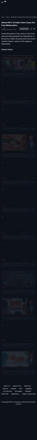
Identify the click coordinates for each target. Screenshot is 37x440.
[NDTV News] (8, 7)
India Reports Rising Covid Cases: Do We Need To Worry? (15, 372)
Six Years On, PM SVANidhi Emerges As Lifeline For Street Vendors (15, 74)
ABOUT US (7, 386)
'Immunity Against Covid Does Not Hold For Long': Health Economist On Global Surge (14, 155)
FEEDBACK (28, 391)
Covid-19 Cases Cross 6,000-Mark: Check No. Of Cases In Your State (16, 182)
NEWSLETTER (17, 386)
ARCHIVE (5, 388)
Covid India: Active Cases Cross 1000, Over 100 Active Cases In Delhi (16, 344)
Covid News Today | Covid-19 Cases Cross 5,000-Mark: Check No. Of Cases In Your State (15, 209)
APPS (20, 388)
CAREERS (13, 388)
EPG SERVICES (7, 391)
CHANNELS (28, 388)
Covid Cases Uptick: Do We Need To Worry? (15, 318)
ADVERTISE (27, 386)
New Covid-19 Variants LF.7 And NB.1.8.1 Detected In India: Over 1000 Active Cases (16, 291)
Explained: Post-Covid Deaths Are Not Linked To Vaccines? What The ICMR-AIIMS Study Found (16, 101)
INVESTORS (4, 394)
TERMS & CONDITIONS (29, 394)
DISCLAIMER (18, 391)
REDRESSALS (15, 394)
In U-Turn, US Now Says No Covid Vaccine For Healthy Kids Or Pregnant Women (15, 264)
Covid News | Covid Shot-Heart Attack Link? (15, 128)
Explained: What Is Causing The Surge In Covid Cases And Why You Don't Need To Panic (15, 237)
